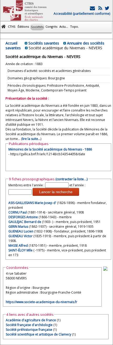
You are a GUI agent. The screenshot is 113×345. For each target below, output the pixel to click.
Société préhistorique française (29, 329)
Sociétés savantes (43, 43)
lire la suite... (31, 139)
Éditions (23, 26)
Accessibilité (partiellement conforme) (82, 13)
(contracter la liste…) (71, 179)
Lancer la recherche (56, 192)
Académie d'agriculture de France (31, 320)
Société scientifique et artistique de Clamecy (38, 334)
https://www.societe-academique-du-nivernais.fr (41, 302)
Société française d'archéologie (29, 325)
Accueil (11, 43)
